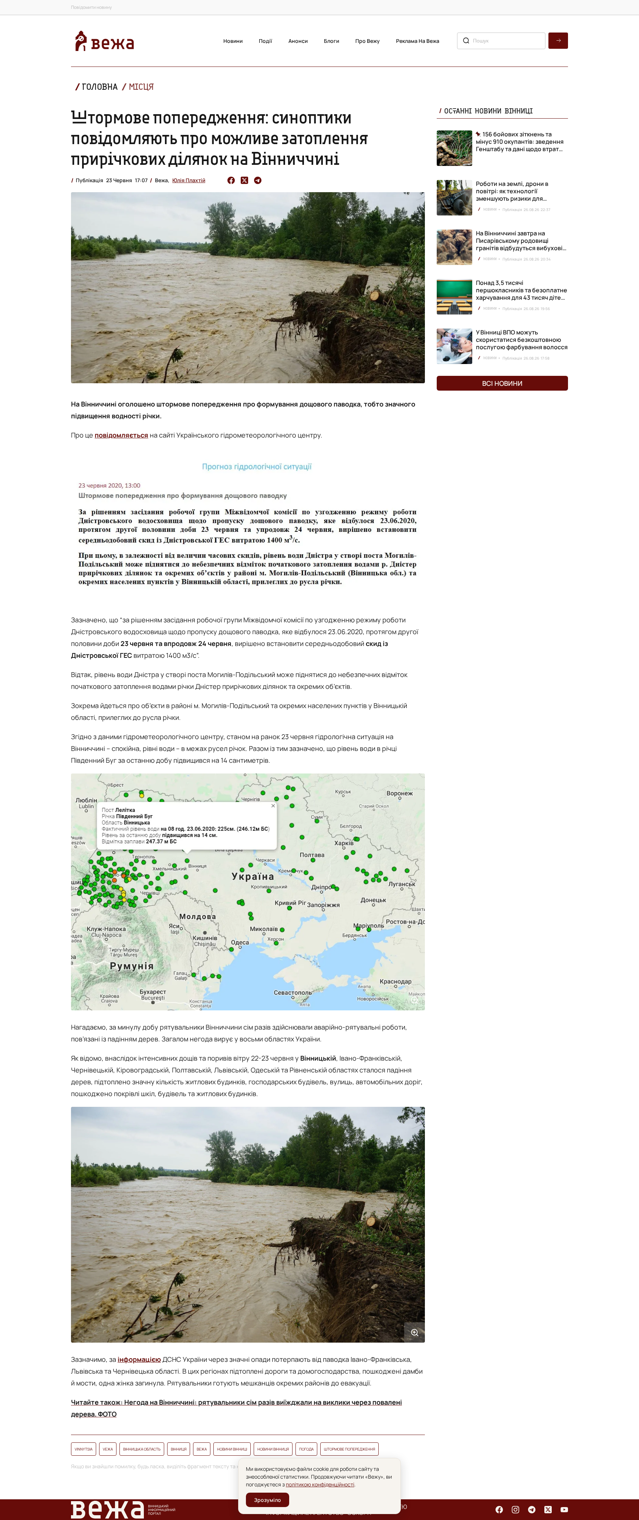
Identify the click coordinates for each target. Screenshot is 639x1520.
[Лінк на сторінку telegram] (531, 1509)
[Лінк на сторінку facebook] (499, 1509)
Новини (233, 40)
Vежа (108, 1449)
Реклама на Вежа (417, 40)
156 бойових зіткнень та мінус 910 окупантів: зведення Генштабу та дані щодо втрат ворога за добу (520, 141)
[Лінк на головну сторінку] (104, 40)
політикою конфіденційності (320, 1484)
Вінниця (178, 1449)
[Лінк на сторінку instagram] (515, 1509)
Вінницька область (141, 1449)
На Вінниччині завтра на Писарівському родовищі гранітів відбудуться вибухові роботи (519, 244)
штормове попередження (349, 1449)
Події (265, 40)
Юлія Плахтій (188, 180)
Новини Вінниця (273, 1449)
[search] (558, 41)
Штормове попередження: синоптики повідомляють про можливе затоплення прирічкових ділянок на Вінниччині (219, 137)
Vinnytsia (83, 1449)
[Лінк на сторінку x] (548, 1509)
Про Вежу (367, 40)
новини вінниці (232, 1449)
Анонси (298, 40)
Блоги (331, 40)
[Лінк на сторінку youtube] (564, 1509)
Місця (141, 87)
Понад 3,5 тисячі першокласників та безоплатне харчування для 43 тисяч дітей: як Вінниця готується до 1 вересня (521, 297)
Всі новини (502, 383)
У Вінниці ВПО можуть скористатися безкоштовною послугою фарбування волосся (522, 339)
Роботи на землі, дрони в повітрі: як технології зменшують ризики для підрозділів (512, 195)
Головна (100, 87)
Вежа (202, 1449)
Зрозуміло (267, 1499)
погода (306, 1449)
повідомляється (121, 435)
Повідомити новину (91, 7)
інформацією (139, 1359)
